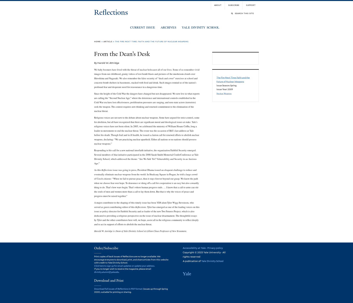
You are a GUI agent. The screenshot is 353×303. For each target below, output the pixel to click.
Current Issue (142, 27)
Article (107, 41)
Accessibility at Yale (194, 248)
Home (97, 41)
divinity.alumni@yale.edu (106, 272)
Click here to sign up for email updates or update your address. (124, 266)
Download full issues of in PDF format (118, 289)
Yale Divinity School (200, 27)
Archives (168, 27)
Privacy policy (215, 248)
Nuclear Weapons (224, 93)
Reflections (112, 12)
